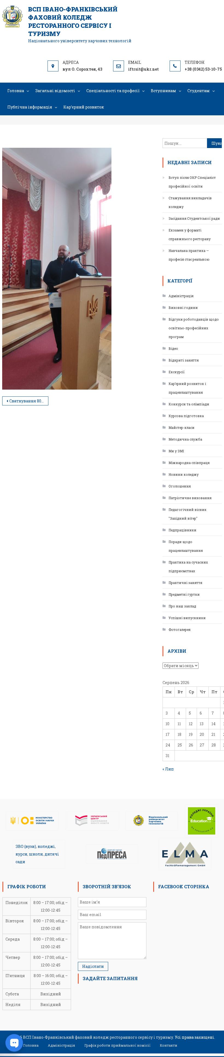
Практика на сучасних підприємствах (188, 566)
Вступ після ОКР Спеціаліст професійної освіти (192, 181)
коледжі (46, 846)
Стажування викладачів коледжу (190, 202)
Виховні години (183, 307)
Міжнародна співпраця (189, 462)
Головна (15, 90)
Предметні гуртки (184, 594)
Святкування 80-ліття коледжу (28, 400)
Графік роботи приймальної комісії (117, 1045)
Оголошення (180, 486)
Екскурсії (177, 372)
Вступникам (163, 90)
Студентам (198, 90)
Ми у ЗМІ (176, 451)
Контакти (168, 1045)
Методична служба (185, 439)
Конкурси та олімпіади (189, 404)
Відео (173, 348)
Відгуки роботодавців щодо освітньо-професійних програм (194, 328)
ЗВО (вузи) (26, 846)
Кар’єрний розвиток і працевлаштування (187, 388)
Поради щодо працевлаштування (186, 546)
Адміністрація (181, 296)
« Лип (168, 769)
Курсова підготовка (186, 416)
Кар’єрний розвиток (83, 107)
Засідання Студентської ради (194, 218)
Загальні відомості (55, 90)
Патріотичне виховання (190, 498)
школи (36, 854)
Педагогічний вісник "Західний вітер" (188, 513)
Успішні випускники (187, 618)
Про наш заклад (182, 606)
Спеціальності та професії (113, 90)
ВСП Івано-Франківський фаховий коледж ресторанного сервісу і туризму (72, 21)
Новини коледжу (184, 474)
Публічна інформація (29, 107)
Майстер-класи (181, 427)
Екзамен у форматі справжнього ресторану (190, 234)
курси (21, 854)
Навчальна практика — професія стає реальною (189, 254)
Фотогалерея (179, 629)
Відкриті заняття (184, 360)
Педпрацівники (182, 530)
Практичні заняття (185, 582)
